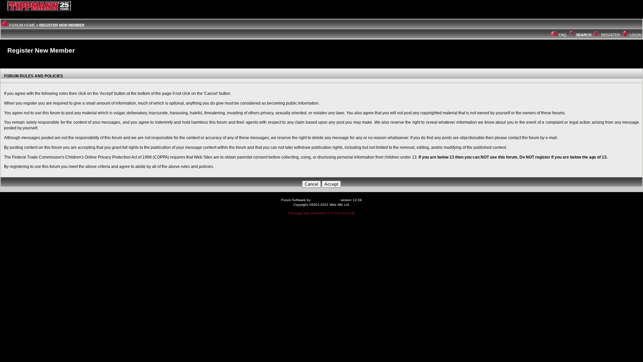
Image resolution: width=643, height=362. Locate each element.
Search (583, 35)
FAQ (562, 35)
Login (635, 35)
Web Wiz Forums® (325, 200)
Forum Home (22, 25)
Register (610, 35)
